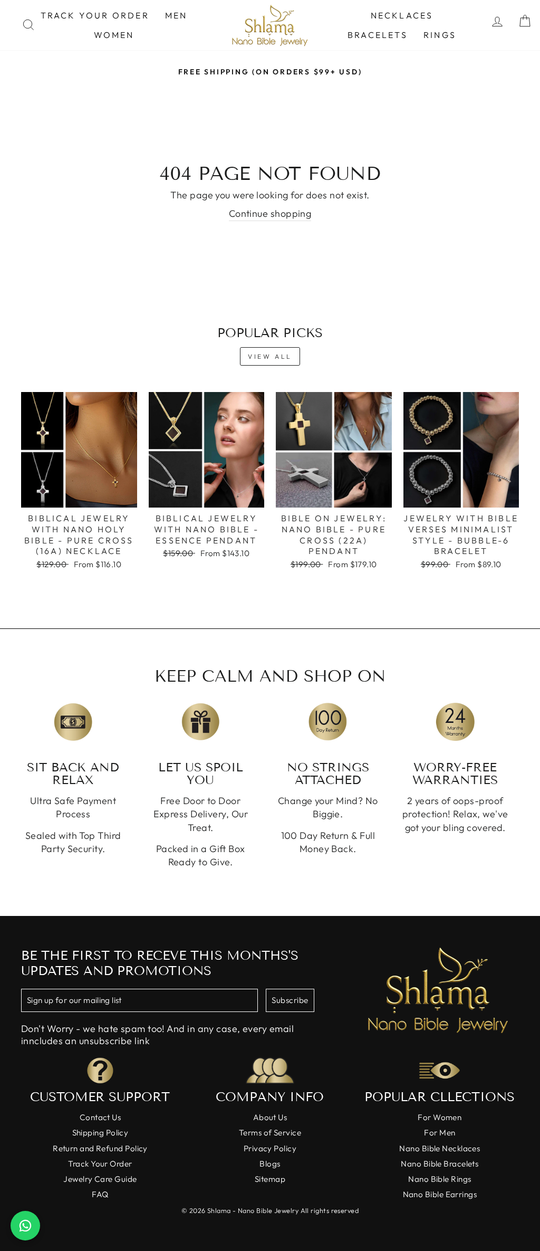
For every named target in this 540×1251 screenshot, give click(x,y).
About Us (270, 1117)
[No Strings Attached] (328, 722)
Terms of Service (270, 1133)
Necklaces (402, 15)
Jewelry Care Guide (100, 1179)
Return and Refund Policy (100, 1148)
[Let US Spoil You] (201, 722)
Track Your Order (95, 15)
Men (176, 15)
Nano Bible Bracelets (439, 1164)
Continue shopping (270, 213)
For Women (439, 1117)
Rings (439, 35)
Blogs (269, 1164)
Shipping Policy (100, 1133)
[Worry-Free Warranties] (455, 722)
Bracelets (378, 35)
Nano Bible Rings (439, 1179)
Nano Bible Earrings (440, 1194)
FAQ (100, 1194)
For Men (439, 1133)
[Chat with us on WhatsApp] (25, 1225)
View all (270, 356)
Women (114, 35)
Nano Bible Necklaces (439, 1148)
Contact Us (100, 1117)
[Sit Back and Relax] (73, 722)
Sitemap (270, 1179)
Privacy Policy (270, 1148)
